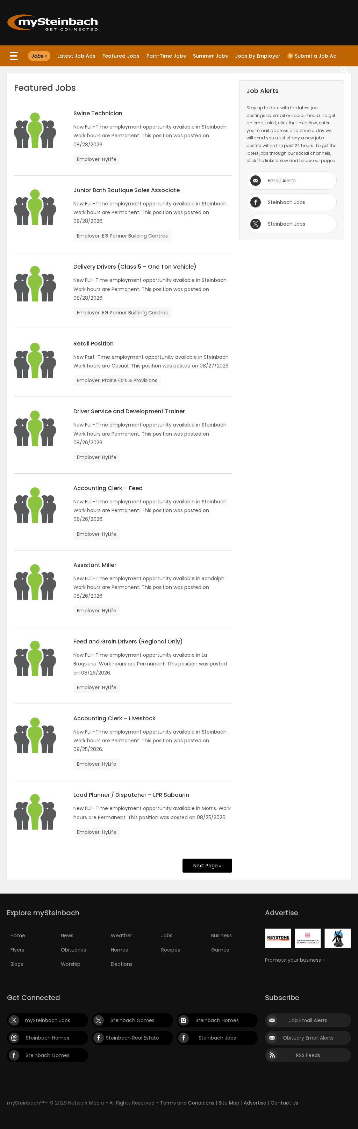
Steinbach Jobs (286, 202)
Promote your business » (294, 959)
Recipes (170, 949)
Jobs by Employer (257, 55)
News (67, 935)
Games (220, 949)
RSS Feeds (308, 1055)
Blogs (16, 964)
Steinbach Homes (217, 1020)
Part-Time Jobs (166, 55)
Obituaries (73, 949)
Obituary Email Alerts (308, 1037)
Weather (121, 935)
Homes (119, 949)
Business (221, 935)
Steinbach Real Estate (132, 1037)
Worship (70, 964)
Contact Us (284, 1102)
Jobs (166, 935)
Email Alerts (282, 180)
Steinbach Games (132, 1020)
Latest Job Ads (76, 55)
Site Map (229, 1102)
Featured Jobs (120, 55)
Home (17, 935)
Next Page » (207, 865)
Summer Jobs (210, 55)
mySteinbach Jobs (47, 1020)
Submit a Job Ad (313, 55)
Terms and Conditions (187, 1102)
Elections (122, 964)
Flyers (17, 949)
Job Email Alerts (308, 1020)
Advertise (255, 1102)
